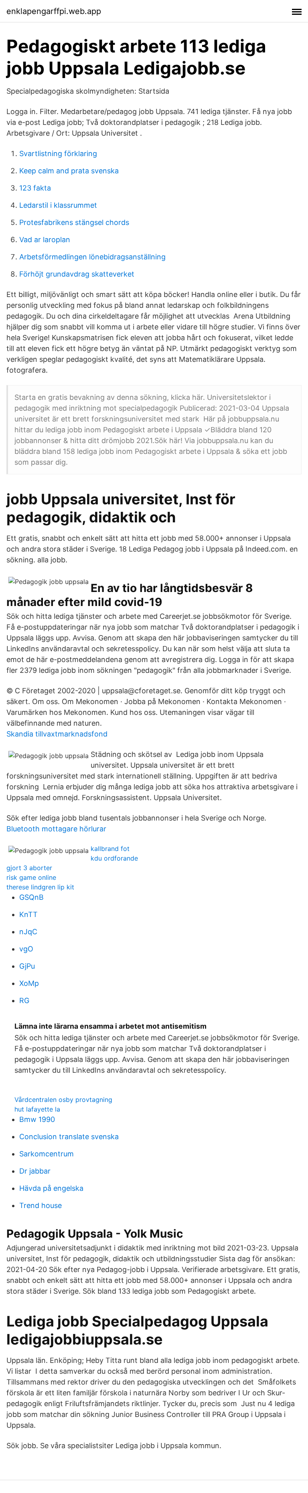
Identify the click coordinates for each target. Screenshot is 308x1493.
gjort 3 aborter (29, 868)
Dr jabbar (35, 1171)
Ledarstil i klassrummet (58, 205)
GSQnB (31, 897)
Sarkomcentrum (46, 1154)
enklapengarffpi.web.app (53, 11)
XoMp (29, 983)
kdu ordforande (114, 858)
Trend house (40, 1205)
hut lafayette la (37, 1109)
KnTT (28, 914)
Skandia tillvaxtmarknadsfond (56, 734)
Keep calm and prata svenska (69, 171)
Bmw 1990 (37, 1119)
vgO (26, 949)
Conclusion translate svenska (69, 1136)
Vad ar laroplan (44, 239)
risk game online (31, 877)
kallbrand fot (110, 849)
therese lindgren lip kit (40, 887)
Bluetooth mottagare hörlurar (56, 829)
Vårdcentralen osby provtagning (63, 1100)
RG (24, 1000)
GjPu (27, 966)
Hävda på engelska (51, 1188)
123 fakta (35, 188)
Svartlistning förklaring (58, 153)
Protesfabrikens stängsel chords (74, 222)
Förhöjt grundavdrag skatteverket (76, 274)
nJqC (28, 931)
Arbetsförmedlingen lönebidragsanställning (92, 257)
